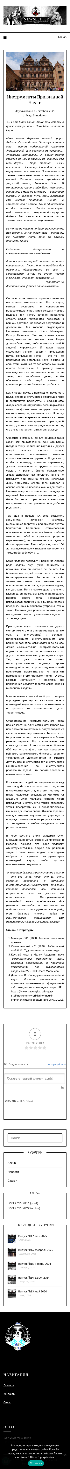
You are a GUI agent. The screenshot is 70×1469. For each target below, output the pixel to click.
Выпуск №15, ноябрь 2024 (34, 1263)
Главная (9, 1385)
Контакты (9, 1393)
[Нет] (65, 1455)
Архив (12, 1162)
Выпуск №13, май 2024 (32, 1291)
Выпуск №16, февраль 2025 (35, 1249)
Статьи (12, 1180)
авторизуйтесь (56, 1064)
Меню (62, 37)
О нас (7, 1402)
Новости (13, 1171)
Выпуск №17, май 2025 (32, 1236)
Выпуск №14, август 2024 (34, 1277)
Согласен (36, 1463)
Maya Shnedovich (36, 115)
